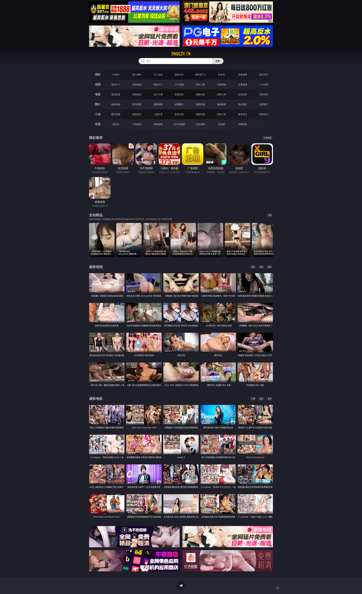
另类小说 (221, 114)
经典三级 (221, 94)
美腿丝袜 (200, 104)
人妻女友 (158, 114)
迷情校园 (200, 114)
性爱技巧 (263, 114)
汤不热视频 (179, 124)
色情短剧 (242, 124)
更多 (270, 267)
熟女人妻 (200, 84)
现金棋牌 (242, 74)
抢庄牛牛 (263, 74)
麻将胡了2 (200, 74)
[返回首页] (277, 587)
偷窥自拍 (115, 104)
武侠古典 (179, 114)
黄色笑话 (242, 114)
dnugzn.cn (181, 54)
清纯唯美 (221, 104)
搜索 (218, 61)
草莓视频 (158, 124)
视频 (98, 84)
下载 (270, 215)
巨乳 (261, 267)
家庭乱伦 (136, 114)
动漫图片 (179, 104)
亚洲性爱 (115, 94)
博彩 (98, 74)
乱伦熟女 (242, 94)
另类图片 (263, 104)
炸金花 (221, 74)
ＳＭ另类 (263, 84)
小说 (98, 114)
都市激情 (115, 114)
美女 (253, 267)
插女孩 (115, 124)
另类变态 (263, 94)
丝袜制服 (221, 84)
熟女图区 (242, 104)
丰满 (253, 398)
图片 (98, 104)
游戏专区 (179, 74)
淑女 (261, 398)
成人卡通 (158, 94)
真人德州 (136, 74)
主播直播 (242, 84)
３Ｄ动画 (179, 84)
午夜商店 (136, 124)
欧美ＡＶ (158, 84)
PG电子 (116, 74)
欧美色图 (158, 104)
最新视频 (96, 266)
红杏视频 (200, 124)
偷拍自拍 (136, 94)
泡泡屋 (221, 124)
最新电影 (96, 398)
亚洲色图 (136, 104)
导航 (98, 124)
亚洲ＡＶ (115, 84)
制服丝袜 (200, 94)
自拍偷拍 (136, 84)
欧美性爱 (179, 94)
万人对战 (158, 74)
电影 (98, 94)
